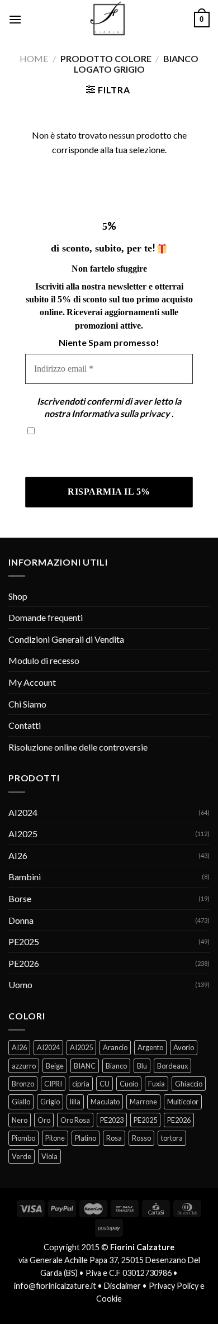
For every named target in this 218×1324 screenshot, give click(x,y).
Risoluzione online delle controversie (78, 747)
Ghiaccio (188, 1083)
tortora (172, 1137)
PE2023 (112, 1120)
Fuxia (156, 1083)
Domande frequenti (45, 617)
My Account (32, 682)
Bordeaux (172, 1065)
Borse (19, 898)
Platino (85, 1137)
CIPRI (53, 1083)
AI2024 (22, 812)
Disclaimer (122, 1285)
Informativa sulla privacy (121, 413)
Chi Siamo (27, 704)
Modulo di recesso (43, 660)
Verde (21, 1156)
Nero (19, 1120)
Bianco (116, 1065)
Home (34, 58)
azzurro (24, 1065)
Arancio (115, 1047)
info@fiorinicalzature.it (55, 1285)
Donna (21, 920)
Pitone (55, 1137)
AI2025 (22, 833)
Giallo (21, 1101)
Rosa (114, 1137)
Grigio (50, 1101)
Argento (150, 1047)
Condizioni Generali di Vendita (66, 639)
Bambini (24, 876)
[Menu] (15, 19)
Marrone (143, 1101)
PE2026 (23, 963)
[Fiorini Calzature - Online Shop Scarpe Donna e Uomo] (109, 19)
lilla (75, 1101)
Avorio (183, 1047)
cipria (80, 1083)
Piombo (23, 1137)
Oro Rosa (75, 1120)
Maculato (105, 1101)
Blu (142, 1065)
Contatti (24, 725)
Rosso (141, 1137)
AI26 (17, 855)
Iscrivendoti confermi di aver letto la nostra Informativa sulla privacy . (108, 454)
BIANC (85, 1065)
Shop (17, 596)
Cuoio (129, 1083)
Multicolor (182, 1101)
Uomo (20, 984)
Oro (43, 1120)
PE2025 (23, 941)
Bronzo (23, 1083)
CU (104, 1083)
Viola (49, 1156)
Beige (55, 1065)
